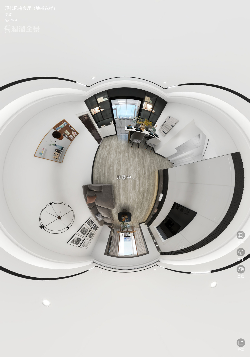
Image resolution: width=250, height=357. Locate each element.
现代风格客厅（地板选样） (31, 8)
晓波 (8, 14)
